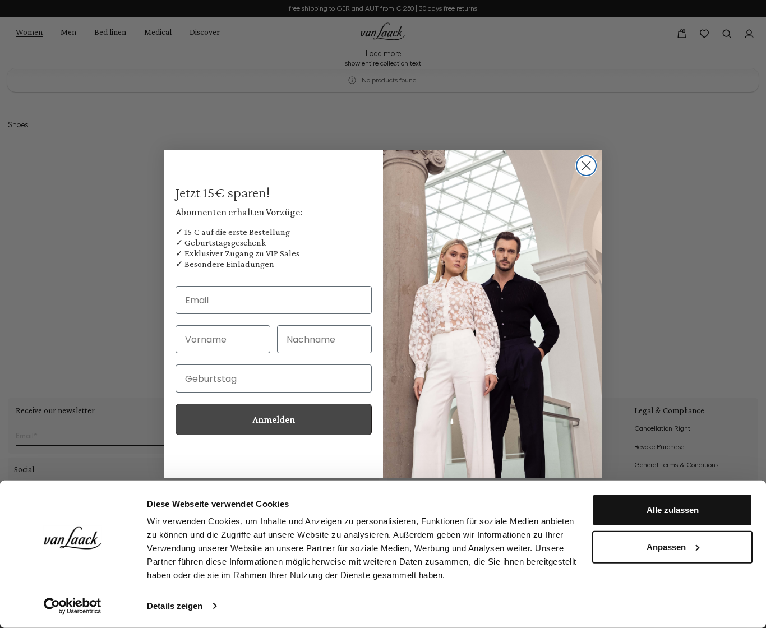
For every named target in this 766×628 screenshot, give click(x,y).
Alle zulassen (673, 510)
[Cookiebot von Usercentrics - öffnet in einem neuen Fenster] (73, 606)
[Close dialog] (586, 166)
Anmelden (273, 419)
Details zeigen (174, 606)
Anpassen (666, 546)
